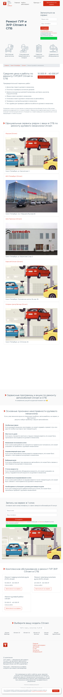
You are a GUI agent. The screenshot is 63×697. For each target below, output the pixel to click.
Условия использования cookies (38, 691)
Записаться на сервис (51, 3)
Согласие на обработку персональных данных (31, 687)
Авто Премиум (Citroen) (14, 219)
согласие (54, 33)
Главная (17, 2)
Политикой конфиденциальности (46, 31)
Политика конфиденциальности (31, 684)
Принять (55, 691)
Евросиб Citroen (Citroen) (14, 261)
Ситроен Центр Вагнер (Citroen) (16, 304)
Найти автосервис (25, 3)
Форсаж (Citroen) (11, 133)
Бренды (37, 2)
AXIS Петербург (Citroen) (14, 176)
